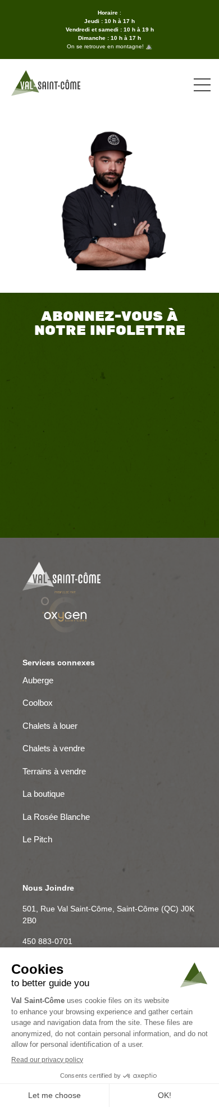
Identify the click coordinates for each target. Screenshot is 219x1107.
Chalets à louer (49, 727)
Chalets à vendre (53, 749)
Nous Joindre (48, 887)
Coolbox (37, 703)
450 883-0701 (47, 941)
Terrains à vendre (54, 772)
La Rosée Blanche (57, 818)
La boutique (43, 795)
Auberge (37, 681)
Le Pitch (37, 840)
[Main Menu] (202, 85)
